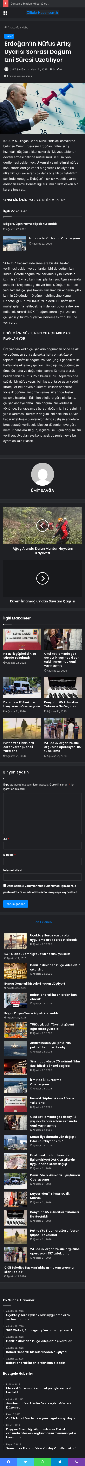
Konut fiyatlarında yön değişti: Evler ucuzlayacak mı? (53, 1139)
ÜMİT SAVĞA (17, 69)
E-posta (9, 854)
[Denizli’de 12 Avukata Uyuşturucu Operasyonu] (22, 687)
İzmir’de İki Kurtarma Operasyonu (54, 238)
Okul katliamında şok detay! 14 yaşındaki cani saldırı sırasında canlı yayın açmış (62, 660)
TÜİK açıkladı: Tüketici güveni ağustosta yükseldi (52, 1026)
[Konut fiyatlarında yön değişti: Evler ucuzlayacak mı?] (15, 1142)
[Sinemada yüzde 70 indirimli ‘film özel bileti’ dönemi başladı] (15, 1067)
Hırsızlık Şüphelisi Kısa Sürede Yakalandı (19, 656)
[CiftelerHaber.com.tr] (42, 12)
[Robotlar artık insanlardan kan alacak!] (15, 1000)
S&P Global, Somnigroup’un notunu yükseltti (37, 954)
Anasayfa (13, 27)
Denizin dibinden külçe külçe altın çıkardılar (38, 3)
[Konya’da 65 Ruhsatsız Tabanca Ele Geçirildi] (63, 687)
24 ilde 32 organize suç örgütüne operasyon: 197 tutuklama (63, 747)
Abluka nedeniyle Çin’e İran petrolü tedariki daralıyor (50, 1045)
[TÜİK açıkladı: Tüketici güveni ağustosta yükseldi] (15, 1030)
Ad (6, 839)
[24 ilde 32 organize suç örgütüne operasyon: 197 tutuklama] (63, 728)
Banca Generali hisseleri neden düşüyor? (35, 983)
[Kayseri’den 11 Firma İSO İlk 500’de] (15, 1199)
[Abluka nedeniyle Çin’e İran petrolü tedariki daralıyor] (15, 1048)
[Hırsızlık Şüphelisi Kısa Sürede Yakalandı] (22, 639)
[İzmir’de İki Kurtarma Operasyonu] (14, 243)
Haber (26, 27)
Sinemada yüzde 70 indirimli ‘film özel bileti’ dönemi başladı (55, 1063)
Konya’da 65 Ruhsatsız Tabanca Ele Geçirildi (61, 704)
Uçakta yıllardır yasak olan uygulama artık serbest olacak (53, 937)
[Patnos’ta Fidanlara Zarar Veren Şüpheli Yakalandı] (22, 728)
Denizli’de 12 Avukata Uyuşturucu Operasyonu (21, 704)
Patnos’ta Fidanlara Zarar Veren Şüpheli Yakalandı (18, 747)
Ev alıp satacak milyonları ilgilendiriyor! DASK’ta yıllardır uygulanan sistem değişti (52, 1159)
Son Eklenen (42, 922)
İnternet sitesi (12, 870)
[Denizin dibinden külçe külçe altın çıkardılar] (15, 971)
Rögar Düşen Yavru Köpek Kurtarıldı (30, 224)
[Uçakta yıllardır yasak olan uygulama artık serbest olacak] (15, 941)
